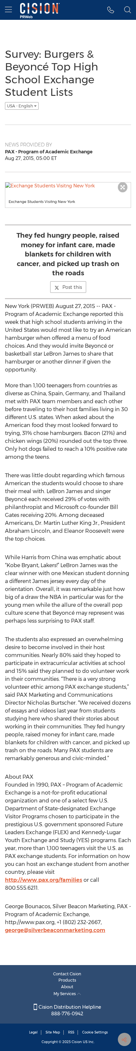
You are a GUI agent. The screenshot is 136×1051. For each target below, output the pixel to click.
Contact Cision (67, 973)
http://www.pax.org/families (43, 880)
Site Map (53, 1032)
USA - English (20, 105)
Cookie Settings (95, 1032)
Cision (77, 1042)
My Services (65, 993)
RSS (71, 1032)
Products (67, 980)
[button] (110, 10)
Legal (33, 1032)
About (67, 986)
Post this (72, 287)
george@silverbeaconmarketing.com (55, 930)
